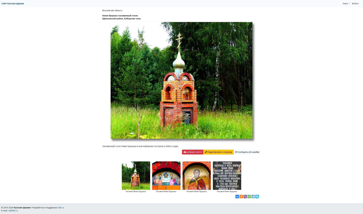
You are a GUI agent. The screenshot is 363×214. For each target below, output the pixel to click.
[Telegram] (253, 196)
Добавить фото (194, 152)
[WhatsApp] (249, 196)
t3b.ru (61, 207)
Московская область (112, 10)
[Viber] (245, 196)
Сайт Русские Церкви (13, 3)
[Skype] (257, 196)
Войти (355, 3)
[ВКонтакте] (237, 196)
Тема (345, 3)
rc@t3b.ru (13, 210)
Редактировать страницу (219, 152)
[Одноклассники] (241, 196)
